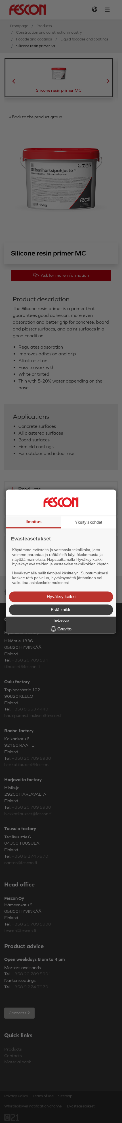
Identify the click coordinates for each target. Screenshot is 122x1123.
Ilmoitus (33, 521)
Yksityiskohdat (88, 522)
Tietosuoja (61, 620)
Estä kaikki (61, 609)
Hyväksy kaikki (61, 596)
